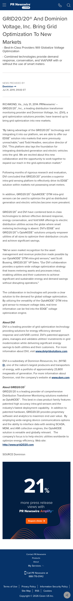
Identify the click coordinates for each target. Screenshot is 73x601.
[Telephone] (60, 5)
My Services (35, 565)
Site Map (26, 590)
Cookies (47, 590)
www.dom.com (61, 377)
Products (36, 558)
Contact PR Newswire (36, 554)
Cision (42, 596)
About (36, 561)
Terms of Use (10, 586)
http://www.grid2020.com (18, 445)
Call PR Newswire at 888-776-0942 (37, 574)
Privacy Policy (29, 586)
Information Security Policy (54, 586)
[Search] (68, 5)
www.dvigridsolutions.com (51, 351)
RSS (37, 590)
